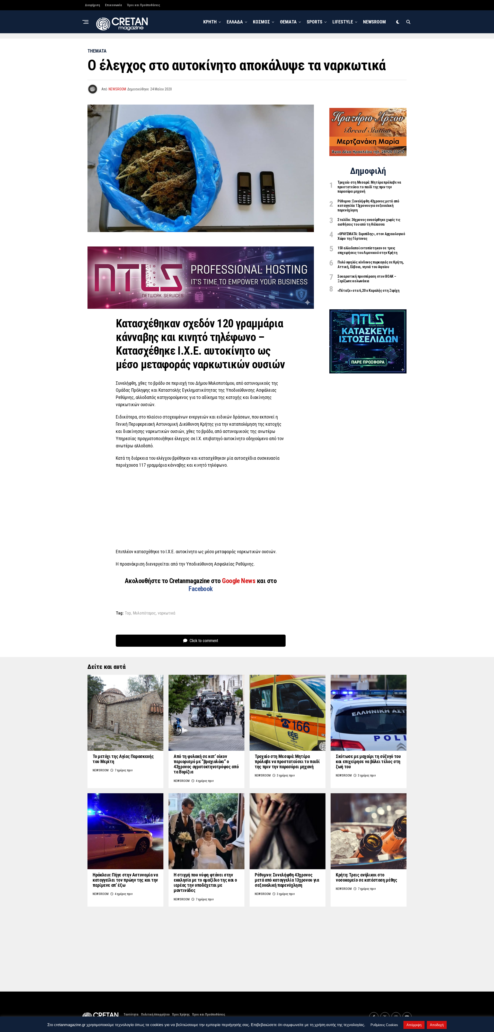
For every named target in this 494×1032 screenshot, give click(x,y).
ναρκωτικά (166, 613)
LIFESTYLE (342, 21)
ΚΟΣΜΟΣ (261, 21)
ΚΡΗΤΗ (210, 21)
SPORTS (314, 21)
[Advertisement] (200, 510)
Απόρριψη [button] (414, 1025)
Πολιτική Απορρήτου (155, 1014)
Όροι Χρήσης (181, 1014)
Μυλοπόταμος (144, 613)
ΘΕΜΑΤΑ (288, 21)
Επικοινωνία (113, 5)
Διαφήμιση (92, 5)
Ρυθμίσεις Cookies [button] (384, 1025)
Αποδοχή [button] (437, 1025)
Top (128, 613)
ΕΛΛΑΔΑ (235, 21)
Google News (239, 581)
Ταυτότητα (130, 1014)
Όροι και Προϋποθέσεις (143, 5)
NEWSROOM (374, 21)
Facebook (201, 589)
